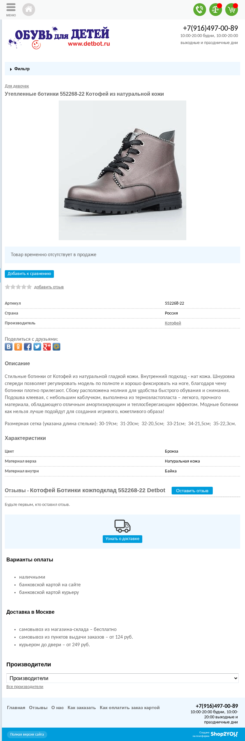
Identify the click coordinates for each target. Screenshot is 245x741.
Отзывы (38, 707)
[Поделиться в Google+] (47, 347)
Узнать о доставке (122, 539)
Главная (16, 707)
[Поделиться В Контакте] (8, 347)
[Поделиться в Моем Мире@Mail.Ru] (56, 347)
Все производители (24, 687)
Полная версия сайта (27, 735)
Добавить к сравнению (29, 273)
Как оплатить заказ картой (130, 707)
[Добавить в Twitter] (37, 347)
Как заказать (82, 707)
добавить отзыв (49, 287)
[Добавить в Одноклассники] (18, 347)
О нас (57, 707)
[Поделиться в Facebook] (28, 347)
